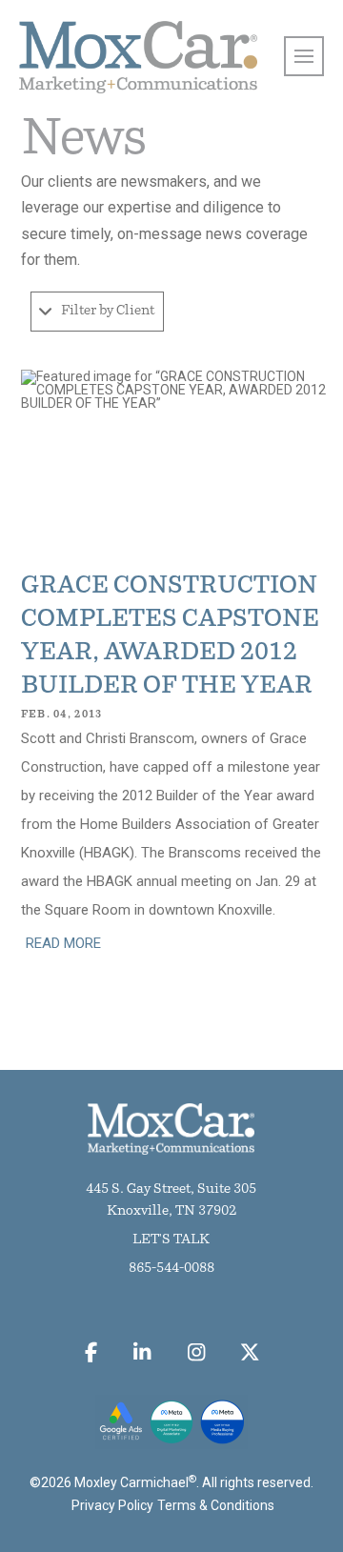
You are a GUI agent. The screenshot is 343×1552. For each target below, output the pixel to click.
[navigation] (304, 56)
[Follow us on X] (250, 1352)
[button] (97, 312)
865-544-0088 (171, 1268)
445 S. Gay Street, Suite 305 (171, 1189)
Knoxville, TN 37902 (171, 1211)
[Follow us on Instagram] (196, 1352)
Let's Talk (171, 1240)
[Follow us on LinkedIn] (142, 1352)
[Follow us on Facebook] (90, 1352)
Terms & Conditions (215, 1505)
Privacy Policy (112, 1505)
